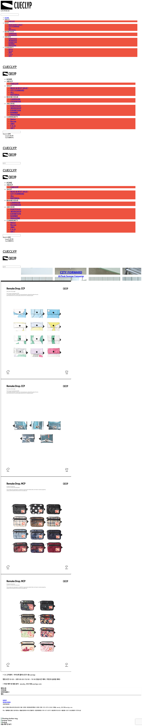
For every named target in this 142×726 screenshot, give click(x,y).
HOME (7, 18)
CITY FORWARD (14, 26)
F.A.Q (11, 54)
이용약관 (5, 700)
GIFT (10, 56)
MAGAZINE (12, 46)
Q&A (10, 52)
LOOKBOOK (13, 35)
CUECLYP (12, 21)
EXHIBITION (13, 42)
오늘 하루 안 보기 (6, 724)
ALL (10, 28)
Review (11, 51)
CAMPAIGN (12, 33)
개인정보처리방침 (6, 702)
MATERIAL (12, 30)
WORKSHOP (13, 40)
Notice (11, 49)
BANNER (11, 44)
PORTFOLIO (13, 39)
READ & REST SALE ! (16, 25)
